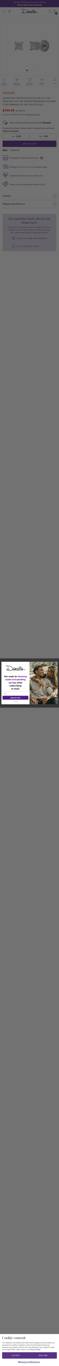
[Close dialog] (56, 663)
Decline (43, 1355)
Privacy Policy (35, 1349)
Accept (16, 1355)
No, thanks (15, 701)
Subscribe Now (15, 698)
